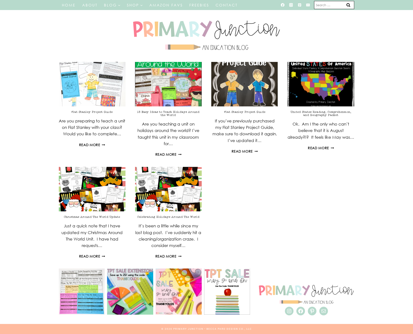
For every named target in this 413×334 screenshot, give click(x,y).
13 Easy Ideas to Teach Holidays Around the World (168, 113)
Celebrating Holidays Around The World (168, 217)
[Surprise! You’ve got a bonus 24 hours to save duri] (130, 291)
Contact (227, 5)
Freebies (199, 5)
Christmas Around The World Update (92, 217)
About (90, 5)
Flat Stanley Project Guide (92, 112)
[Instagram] (291, 5)
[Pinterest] (299, 5)
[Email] (308, 5)
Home (69, 5)
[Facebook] (282, 5)
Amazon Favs (166, 5)
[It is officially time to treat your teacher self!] (227, 291)
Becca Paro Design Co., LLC (229, 329)
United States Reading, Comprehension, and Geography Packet (321, 113)
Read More (92, 145)
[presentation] (92, 84)
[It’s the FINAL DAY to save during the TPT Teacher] (179, 291)
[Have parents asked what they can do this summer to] (82, 291)
